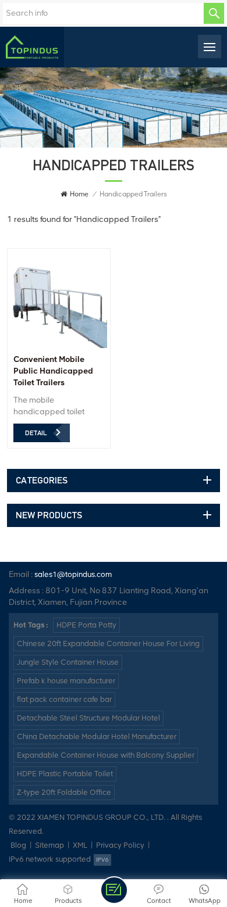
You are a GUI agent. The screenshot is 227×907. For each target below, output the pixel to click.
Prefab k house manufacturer (66, 680)
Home (79, 194)
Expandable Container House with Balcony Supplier (105, 755)
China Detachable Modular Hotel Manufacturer (96, 736)
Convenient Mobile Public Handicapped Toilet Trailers (53, 371)
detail (36, 433)
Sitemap (49, 845)
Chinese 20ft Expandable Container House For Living (108, 643)
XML (80, 845)
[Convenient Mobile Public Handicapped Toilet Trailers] (58, 345)
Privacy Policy (120, 845)
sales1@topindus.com (73, 574)
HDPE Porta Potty (86, 625)
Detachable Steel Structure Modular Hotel (88, 718)
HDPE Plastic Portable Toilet (65, 773)
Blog (18, 845)
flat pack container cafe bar (64, 699)
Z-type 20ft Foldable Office (64, 792)
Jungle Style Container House (68, 662)
